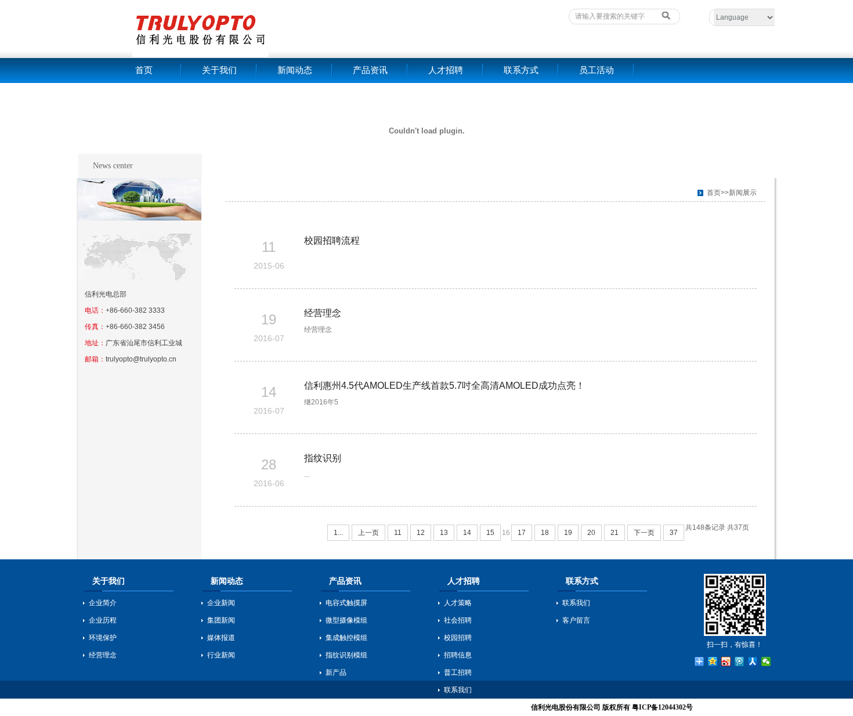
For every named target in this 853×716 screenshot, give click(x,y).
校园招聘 (458, 638)
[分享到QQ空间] (713, 661)
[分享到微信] (766, 661)
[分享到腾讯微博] (739, 661)
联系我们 (458, 690)
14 (467, 533)
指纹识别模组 (346, 655)
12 (421, 533)
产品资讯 (370, 70)
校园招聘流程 (332, 240)
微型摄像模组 (346, 620)
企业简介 (103, 603)
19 (568, 533)
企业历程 (103, 620)
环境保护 (103, 638)
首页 (144, 70)
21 (614, 533)
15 (490, 533)
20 (591, 533)
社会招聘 (458, 620)
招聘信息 (458, 655)
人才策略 (458, 603)
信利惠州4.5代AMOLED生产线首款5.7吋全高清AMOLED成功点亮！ (444, 385)
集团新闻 (221, 620)
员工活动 (596, 70)
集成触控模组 (346, 638)
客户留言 (576, 620)
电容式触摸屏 (346, 603)
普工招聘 (458, 672)
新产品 (336, 672)
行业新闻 (221, 655)
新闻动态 (294, 70)
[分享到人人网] (753, 661)
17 (522, 533)
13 (444, 533)
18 (545, 533)
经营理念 (322, 313)
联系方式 (521, 70)
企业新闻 (221, 603)
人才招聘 (445, 70)
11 (398, 533)
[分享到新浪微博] (726, 661)
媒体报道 (221, 638)
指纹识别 (322, 458)
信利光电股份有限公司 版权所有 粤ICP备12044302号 (612, 707)
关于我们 (219, 70)
